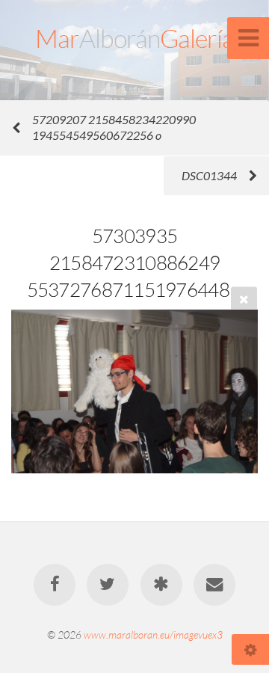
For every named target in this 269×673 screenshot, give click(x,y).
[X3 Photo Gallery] (161, 585)
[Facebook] (54, 585)
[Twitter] (108, 585)
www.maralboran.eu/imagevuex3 (153, 634)
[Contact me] (214, 585)
